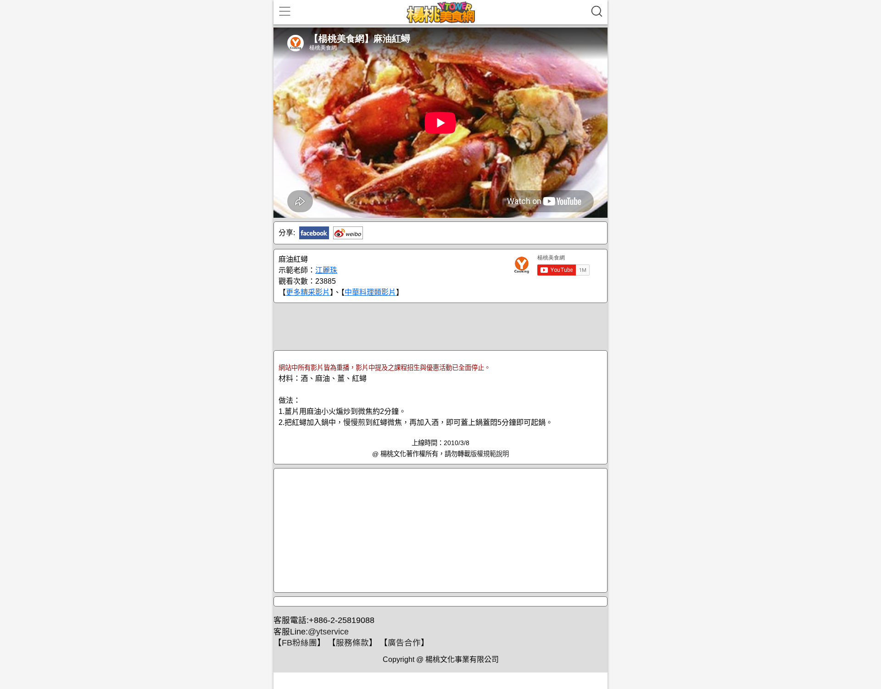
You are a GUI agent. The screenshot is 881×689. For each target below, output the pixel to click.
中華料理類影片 (370, 292)
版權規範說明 (489, 453)
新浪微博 (348, 232)
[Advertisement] (440, 326)
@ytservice (328, 631)
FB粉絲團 (299, 642)
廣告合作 (404, 642)
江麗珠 (326, 270)
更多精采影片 (308, 292)
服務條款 (352, 642)
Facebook (314, 232)
